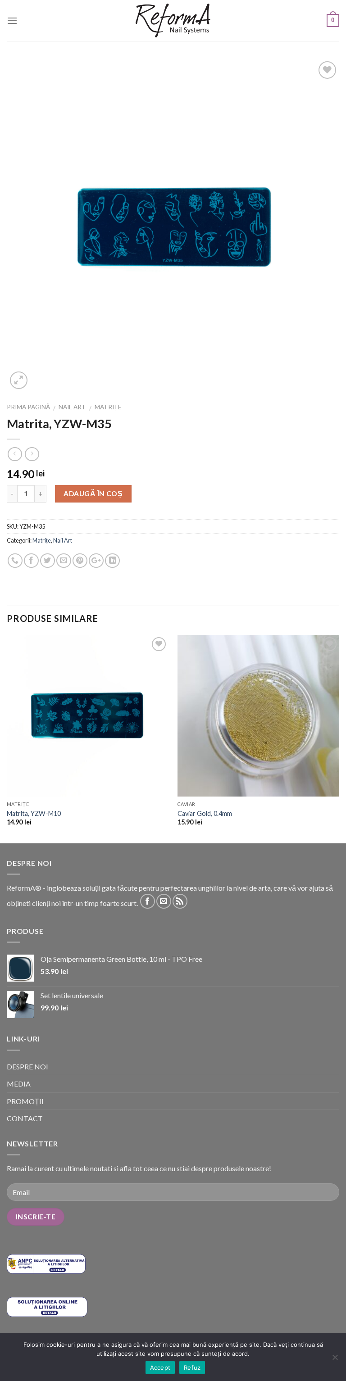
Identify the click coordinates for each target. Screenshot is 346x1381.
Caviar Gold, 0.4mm (205, 813)
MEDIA (19, 1083)
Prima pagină (28, 407)
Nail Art (72, 407)
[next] (339, 738)
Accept (160, 1367)
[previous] (7, 738)
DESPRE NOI (27, 1066)
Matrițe (108, 407)
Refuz (192, 1367)
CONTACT (25, 1118)
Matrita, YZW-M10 (34, 813)
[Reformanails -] (173, 20)
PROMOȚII (25, 1101)
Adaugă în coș (93, 493)
